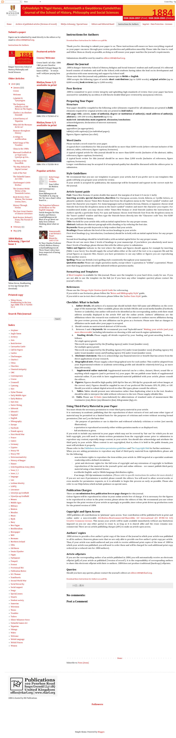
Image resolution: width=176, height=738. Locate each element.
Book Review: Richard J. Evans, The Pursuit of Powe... (23, 220)
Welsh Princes (17, 643)
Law (12, 480)
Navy (13, 522)
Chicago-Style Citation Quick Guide (96, 290)
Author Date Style (132, 296)
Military (14, 506)
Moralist (14, 513)
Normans (14, 539)
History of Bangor (18, 461)
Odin (13, 545)
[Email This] (74, 585)
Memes (14, 500)
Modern (14, 509)
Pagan (13, 555)
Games (13, 441)
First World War (17, 435)
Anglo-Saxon (16, 334)
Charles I (14, 360)
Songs (13, 591)
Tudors (14, 617)
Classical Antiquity (18, 369)
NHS (12, 535)
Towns (13, 610)
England (14, 415)
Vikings (14, 630)
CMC (12, 373)
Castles (14, 353)
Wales (13, 633)
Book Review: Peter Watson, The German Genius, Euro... (22, 199)
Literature (15, 490)
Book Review (16, 343)
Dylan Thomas (16, 392)
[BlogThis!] (76, 585)
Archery (14, 337)
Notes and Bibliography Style (124, 293)
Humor (14, 464)
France (13, 438)
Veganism (15, 626)
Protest (14, 565)
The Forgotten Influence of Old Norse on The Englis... (23, 106)
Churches (15, 366)
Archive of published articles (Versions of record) (36, 24)
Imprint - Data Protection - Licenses (157, 24)
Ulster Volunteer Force (20, 620)
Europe (14, 425)
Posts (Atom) (83, 663)
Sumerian (15, 604)
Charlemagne (16, 357)
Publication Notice (18, 571)
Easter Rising (16, 405)
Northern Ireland (18, 542)
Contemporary (17, 376)
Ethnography (16, 421)
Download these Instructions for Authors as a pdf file (87, 40)
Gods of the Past (19, 173)
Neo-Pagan (15, 526)
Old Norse (15, 548)
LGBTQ (13, 487)
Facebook (14, 428)
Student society (17, 600)
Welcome (17, 95)
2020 (13, 84)
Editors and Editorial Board (103, 24)
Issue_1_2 (15, 473)
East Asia (14, 402)
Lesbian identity (17, 483)
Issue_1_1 (15, 470)
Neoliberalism (17, 529)
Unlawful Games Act (19, 623)
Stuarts (14, 597)
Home (9, 24)
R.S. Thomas (15, 574)
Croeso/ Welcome (46, 58)
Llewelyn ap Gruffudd (20, 493)
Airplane (14, 330)
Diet (12, 389)
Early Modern (16, 399)
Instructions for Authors (128, 24)
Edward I (14, 412)
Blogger (101, 732)
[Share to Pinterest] (83, 585)
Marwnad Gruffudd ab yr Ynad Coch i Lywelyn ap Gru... (22, 155)
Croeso (16, 91)
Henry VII (15, 451)
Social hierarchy (17, 584)
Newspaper (15, 532)
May (15, 231)
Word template (75, 275)
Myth (13, 519)
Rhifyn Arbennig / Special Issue (74, 24)
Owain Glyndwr (17, 552)
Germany (14, 444)
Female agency (17, 431)
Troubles (14, 613)
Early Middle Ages (18, 396)
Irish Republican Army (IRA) (23, 467)
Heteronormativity (18, 457)
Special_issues (17, 594)
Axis (12, 340)
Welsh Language (17, 639)
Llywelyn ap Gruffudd (20, 496)
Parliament (15, 558)
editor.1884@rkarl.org (114, 58)
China (13, 363)
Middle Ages (16, 503)
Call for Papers (17, 350)
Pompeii (14, 561)
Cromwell (15, 382)
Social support (17, 587)
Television (15, 607)
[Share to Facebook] (80, 585)
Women (14, 646)
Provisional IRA (17, 568)
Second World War (18, 581)
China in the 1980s (21, 149)
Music (13, 516)
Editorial (14, 409)
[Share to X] (78, 585)
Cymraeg (14, 386)
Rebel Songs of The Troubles (54, 179)
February (18, 227)
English (14, 418)
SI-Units (98, 397)
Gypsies (14, 448)
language (14, 477)
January (17, 88)
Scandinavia (15, 578)
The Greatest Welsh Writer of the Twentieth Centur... (22, 191)
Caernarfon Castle (18, 347)
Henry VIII (15, 454)
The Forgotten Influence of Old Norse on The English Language (49, 208)
